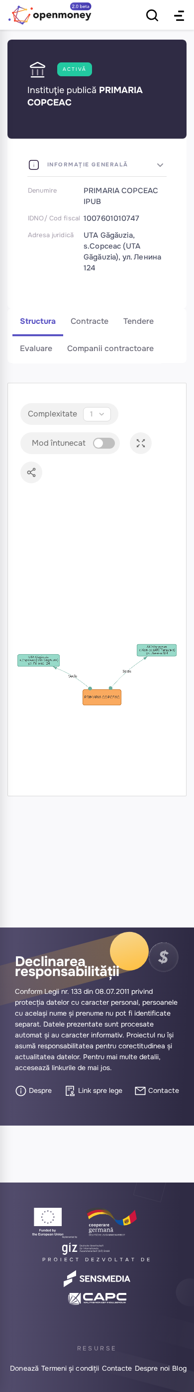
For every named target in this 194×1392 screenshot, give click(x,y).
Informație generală (86, 164)
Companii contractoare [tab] (110, 348)
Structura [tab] (38, 321)
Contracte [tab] (89, 321)
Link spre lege (99, 1090)
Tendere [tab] (138, 321)
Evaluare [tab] (36, 348)
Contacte (162, 1090)
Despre (39, 1090)
